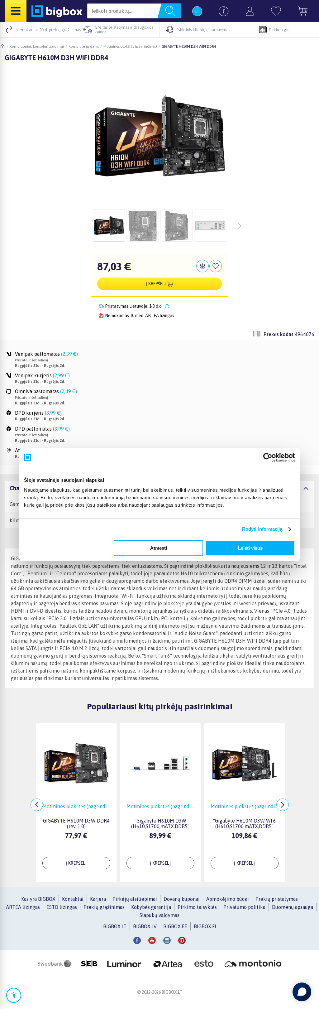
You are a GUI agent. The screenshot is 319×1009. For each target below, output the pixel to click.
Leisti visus (250, 548)
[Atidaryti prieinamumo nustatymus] (13, 995)
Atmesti (158, 548)
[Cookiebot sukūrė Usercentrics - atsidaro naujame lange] (267, 457)
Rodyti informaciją (262, 529)
